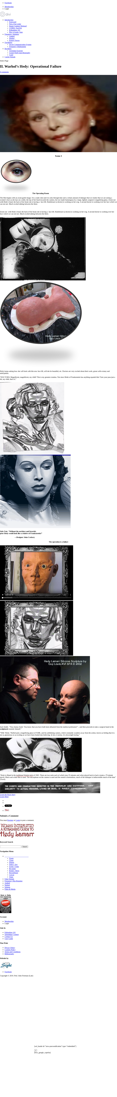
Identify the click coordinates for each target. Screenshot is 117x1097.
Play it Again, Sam (16, 32)
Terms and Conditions (12, 952)
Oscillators (8, 42)
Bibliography (9, 954)
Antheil (12, 36)
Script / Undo (14, 867)
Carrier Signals (10, 57)
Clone (11, 860)
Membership (9, 7)
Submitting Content (12, 934)
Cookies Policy (10, 950)
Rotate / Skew (14, 871)
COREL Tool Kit (15, 28)
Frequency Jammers (12, 34)
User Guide (9, 939)
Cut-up (11, 875)
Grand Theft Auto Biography (19, 53)
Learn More (4, 797)
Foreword (12, 22)
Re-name (12, 869)
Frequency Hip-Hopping (13, 881)
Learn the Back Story (7, 795)
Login (18, 820)
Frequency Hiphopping (17, 47)
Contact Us (9, 937)
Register (10, 820)
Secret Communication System (20, 45)
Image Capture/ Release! (18, 26)
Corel (11, 55)
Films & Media (10, 889)
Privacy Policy (10, 948)
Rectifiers (8, 49)
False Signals (9, 879)
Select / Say (13, 864)
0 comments (4, 72)
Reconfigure (13, 873)
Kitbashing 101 (14, 30)
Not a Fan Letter (15, 24)
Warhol (11, 38)
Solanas (7, 887)
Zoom (11, 858)
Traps (11, 877)
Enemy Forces (14, 40)
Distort (11, 862)
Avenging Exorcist (16, 51)
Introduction (9, 20)
